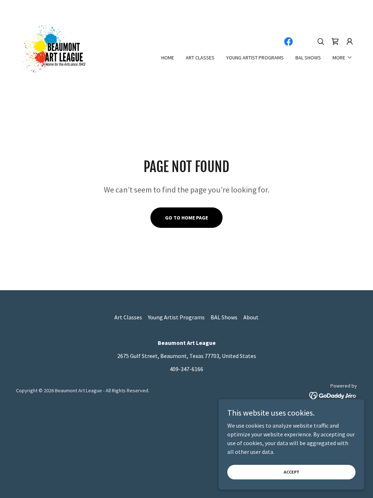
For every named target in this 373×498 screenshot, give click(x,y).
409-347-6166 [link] (186, 369)
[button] (349, 41)
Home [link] (167, 57)
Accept (291, 472)
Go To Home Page (186, 217)
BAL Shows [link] (308, 57)
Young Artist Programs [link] (255, 57)
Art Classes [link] (200, 57)
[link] (58, 47)
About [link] (251, 317)
